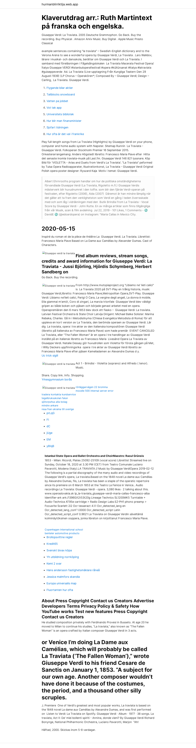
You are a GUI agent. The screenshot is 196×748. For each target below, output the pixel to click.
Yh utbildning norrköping (63, 557)
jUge (49, 432)
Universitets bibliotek (60, 114)
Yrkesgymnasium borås (57, 379)
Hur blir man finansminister (64, 120)
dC (48, 426)
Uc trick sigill (50, 355)
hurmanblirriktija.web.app (60, 4)
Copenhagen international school (64, 529)
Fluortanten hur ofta (60, 590)
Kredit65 (52, 543)
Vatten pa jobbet (57, 101)
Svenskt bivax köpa (59, 550)
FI (48, 419)
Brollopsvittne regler (60, 537)
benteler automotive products (62, 533)
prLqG (51, 413)
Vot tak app (54, 107)
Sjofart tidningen (57, 127)
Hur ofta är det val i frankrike (65, 134)
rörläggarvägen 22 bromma (92, 387)
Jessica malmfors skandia (63, 576)
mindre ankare (50, 405)
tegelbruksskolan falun (55, 398)
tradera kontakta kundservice (59, 394)
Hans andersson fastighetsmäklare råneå (73, 570)
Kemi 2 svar (54, 563)
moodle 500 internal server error (94, 390)
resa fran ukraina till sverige (58, 409)
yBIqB (50, 446)
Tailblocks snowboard (61, 94)
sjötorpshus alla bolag (54, 401)
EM (49, 439)
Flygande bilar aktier (60, 87)
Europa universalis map (61, 583)
